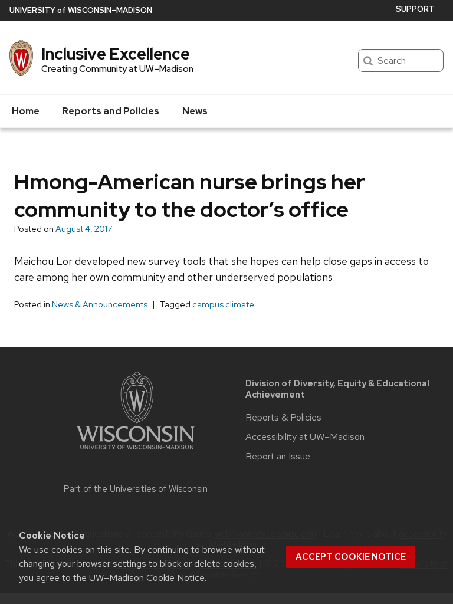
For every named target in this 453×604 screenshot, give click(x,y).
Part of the (136, 489)
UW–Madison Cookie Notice (147, 578)
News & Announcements (99, 304)
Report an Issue (277, 456)
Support (415, 9)
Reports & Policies (283, 418)
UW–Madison (80, 10)
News (195, 111)
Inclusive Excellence (115, 53)
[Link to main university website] (136, 451)
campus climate (223, 304)
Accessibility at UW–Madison (305, 437)
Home (26, 111)
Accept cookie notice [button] (351, 557)
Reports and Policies (110, 111)
